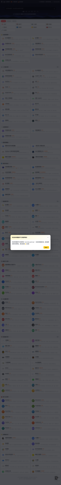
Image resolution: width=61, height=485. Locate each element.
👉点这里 (27, 243)
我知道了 (46, 247)
